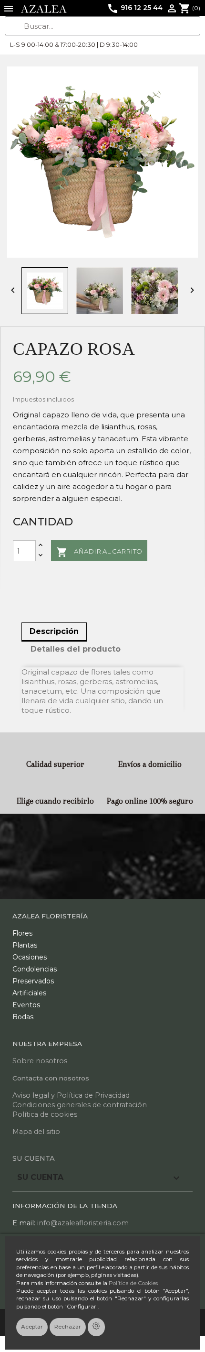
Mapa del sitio (36, 1131)
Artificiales (29, 993)
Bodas (22, 1017)
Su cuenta (33, 1158)
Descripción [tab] (54, 631)
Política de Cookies (133, 1283)
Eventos (26, 1005)
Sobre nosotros (39, 1061)
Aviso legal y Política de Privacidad (71, 1095)
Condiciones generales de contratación (79, 1105)
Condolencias (34, 969)
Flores (22, 933)
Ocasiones (29, 957)
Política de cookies (44, 1114)
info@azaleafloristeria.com (83, 1223)
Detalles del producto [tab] (76, 649)
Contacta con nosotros (50, 1078)
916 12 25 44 (135, 7)
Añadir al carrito (99, 552)
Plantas (24, 945)
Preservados (33, 981)
